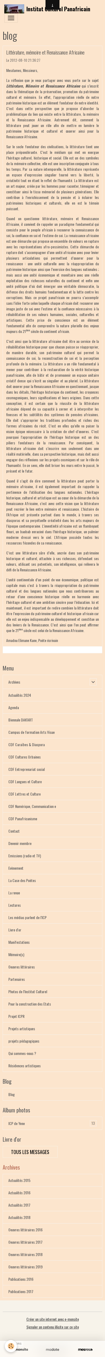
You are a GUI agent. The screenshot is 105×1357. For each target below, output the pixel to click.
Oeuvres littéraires (21, 967)
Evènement (15, 868)
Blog (11, 1094)
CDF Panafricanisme (22, 818)
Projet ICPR (16, 1016)
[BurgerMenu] (11, 18)
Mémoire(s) (16, 954)
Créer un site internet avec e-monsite (52, 1319)
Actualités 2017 (19, 1205)
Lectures (14, 905)
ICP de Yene (51, 1123)
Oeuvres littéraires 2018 (25, 1254)
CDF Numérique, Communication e (32, 806)
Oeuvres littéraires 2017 (25, 1242)
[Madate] (52, 1349)
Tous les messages (30, 1151)
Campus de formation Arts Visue (31, 732)
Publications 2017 (20, 1291)
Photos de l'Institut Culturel (27, 991)
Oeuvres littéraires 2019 (25, 1266)
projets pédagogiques (23, 1041)
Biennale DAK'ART (20, 720)
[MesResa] (85, 1349)
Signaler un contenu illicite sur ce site (52, 1327)
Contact (14, 831)
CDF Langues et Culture (25, 781)
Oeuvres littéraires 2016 (25, 1229)
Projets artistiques (21, 1028)
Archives (14, 682)
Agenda (13, 707)
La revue (14, 892)
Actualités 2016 (19, 1192)
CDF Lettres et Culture (24, 794)
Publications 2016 (20, 1279)
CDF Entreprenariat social (26, 769)
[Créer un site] (19, 1349)
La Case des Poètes (22, 880)
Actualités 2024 (19, 695)
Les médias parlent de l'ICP (27, 917)
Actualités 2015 (19, 1180)
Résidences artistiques (24, 1065)
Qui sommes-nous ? (22, 1053)
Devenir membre (20, 843)
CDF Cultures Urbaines (24, 757)
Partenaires (16, 979)
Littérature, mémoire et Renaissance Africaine (45, 52)
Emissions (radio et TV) (24, 855)
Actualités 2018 (19, 1217)
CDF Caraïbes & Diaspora (26, 744)
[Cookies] (11, 1346)
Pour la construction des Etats (29, 1004)
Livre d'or (14, 930)
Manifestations (19, 942)
